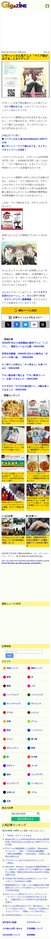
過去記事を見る (25, 818)
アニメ (46, 52)
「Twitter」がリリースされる (18, 835)
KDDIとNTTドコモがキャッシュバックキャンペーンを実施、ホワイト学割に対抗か (13, 506)
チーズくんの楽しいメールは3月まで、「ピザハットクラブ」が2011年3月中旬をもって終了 (13, 477)
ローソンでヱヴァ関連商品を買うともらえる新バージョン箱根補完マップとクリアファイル (38, 448)
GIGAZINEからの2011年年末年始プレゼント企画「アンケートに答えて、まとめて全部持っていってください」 (38, 503)
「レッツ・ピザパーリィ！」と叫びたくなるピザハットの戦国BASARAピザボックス (38, 477)
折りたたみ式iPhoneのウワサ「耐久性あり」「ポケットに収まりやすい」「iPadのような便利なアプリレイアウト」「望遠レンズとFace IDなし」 (27, 908)
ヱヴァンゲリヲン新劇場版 (17, 299)
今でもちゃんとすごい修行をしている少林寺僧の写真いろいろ (13, 540)
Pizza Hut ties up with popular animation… (22, 563)
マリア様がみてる (13, 106)
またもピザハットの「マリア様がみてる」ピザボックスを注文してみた (38, 421)
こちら (40, 831)
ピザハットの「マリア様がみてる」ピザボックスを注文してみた (13, 421)
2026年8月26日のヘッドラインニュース (23, 915)
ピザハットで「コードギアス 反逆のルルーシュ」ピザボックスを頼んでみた (13, 447)
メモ (35, 553)
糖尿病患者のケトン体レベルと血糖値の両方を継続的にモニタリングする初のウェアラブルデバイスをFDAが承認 (27, 887)
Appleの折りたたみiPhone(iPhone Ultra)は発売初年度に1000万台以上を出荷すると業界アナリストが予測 (27, 842)
